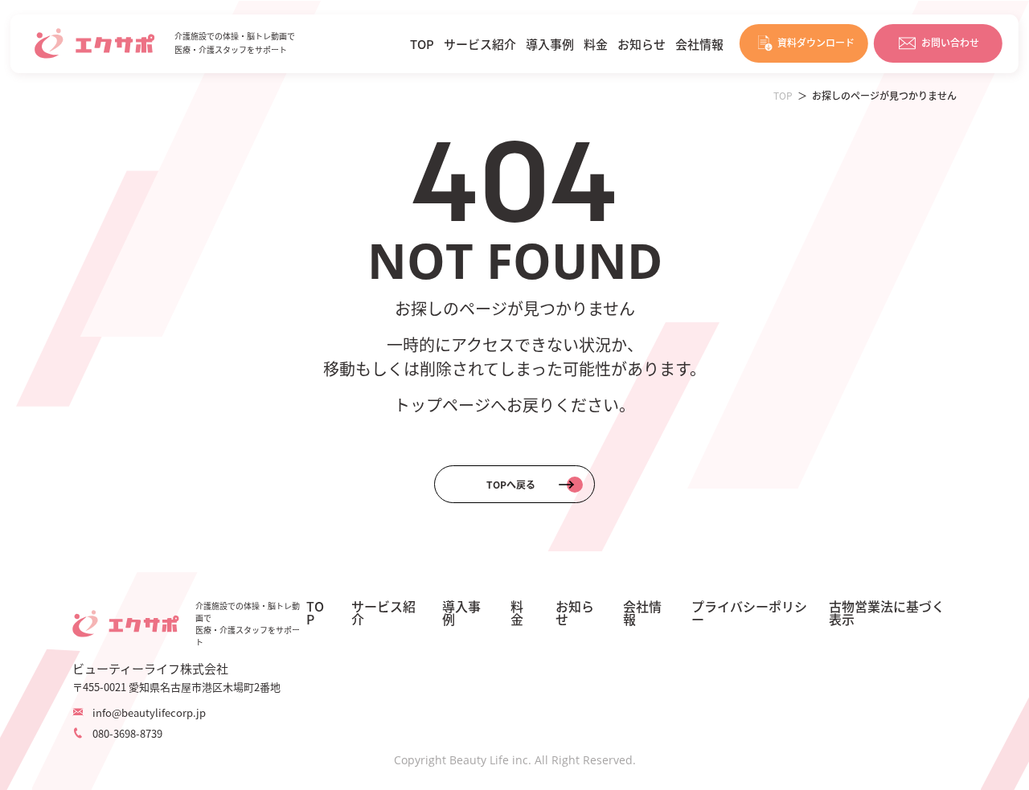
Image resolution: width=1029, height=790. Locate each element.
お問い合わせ (950, 42)
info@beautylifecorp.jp (149, 712)
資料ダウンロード (816, 42)
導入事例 (550, 43)
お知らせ (641, 43)
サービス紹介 (480, 43)
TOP (422, 43)
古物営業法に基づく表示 (887, 612)
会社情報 (699, 43)
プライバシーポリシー (749, 612)
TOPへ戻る (510, 484)
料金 (596, 43)
